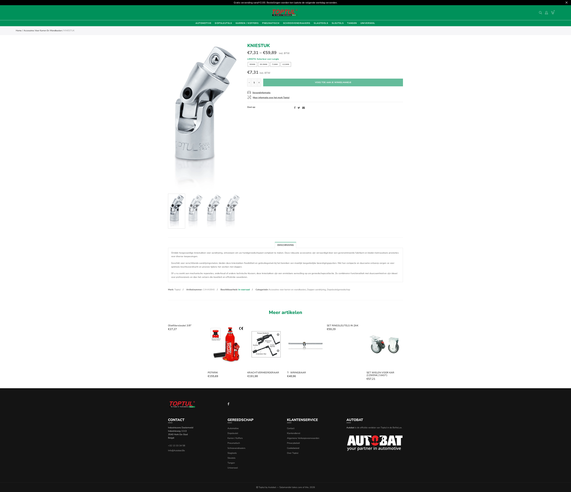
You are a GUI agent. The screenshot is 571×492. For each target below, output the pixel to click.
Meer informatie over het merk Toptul (271, 97)
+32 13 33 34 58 (176, 445)
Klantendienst (293, 433)
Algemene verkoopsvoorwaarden (303, 438)
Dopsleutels (223, 23)
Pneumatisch (270, 23)
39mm (252, 64)
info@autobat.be (176, 450)
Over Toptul (292, 453)
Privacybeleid (293, 443)
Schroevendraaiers (296, 23)
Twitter (299, 107)
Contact (290, 428)
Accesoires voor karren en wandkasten (43, 30)
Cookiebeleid (293, 448)
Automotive (203, 23)
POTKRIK (213, 372)
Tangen (352, 23)
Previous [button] (176, 117)
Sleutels (338, 23)
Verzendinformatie (261, 92)
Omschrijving (285, 245)
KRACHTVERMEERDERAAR (263, 372)
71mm (275, 64)
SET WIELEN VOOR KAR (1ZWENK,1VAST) (380, 374)
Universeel (367, 23)
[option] (204, 117)
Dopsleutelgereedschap (338, 289)
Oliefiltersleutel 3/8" (180, 325)
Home (19, 30)
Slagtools (321, 23)
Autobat (350, 427)
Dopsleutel (233, 433)
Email (303, 107)
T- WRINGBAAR (296, 372)
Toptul (177, 289)
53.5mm (264, 64)
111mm (285, 64)
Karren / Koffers (247, 23)
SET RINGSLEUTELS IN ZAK (342, 325)
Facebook (294, 107)
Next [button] (233, 117)
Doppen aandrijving (316, 289)
